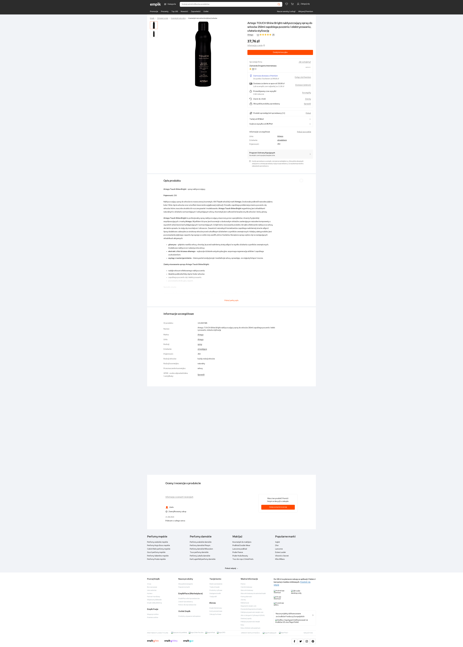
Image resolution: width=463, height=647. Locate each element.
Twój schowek (214, 587)
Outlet (205, 11)
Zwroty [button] (308, 99)
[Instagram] (306, 641)
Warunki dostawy (247, 590)
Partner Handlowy (153, 596)
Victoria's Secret (282, 556)
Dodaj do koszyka (280, 52)
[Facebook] (294, 641)
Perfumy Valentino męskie (158, 556)
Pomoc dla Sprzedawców (187, 605)
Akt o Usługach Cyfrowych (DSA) (253, 615)
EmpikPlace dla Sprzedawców (189, 598)
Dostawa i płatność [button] (303, 85)
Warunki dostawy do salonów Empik (253, 593)
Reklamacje (245, 603)
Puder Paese (237, 552)
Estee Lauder (280, 552)
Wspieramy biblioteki (154, 600)
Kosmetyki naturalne (178, 18)
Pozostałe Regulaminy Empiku (251, 609)
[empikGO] (188, 641)
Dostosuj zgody (246, 618)
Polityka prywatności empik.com (252, 612)
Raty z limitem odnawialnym (250, 628)
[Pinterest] (313, 641)
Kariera (149, 593)
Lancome (279, 549)
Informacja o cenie (255, 45)
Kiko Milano (280, 559)
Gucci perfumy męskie (156, 552)
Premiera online (152, 617)
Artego (250, 35)
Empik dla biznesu (215, 608)
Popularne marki (184, 587)
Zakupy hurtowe (215, 614)
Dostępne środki (215, 593)
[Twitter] (300, 641)
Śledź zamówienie (215, 584)
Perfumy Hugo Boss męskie (158, 545)
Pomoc (243, 584)
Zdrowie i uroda (162, 18)
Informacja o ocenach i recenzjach (179, 497)
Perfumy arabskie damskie (200, 542)
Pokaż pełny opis (231, 300)
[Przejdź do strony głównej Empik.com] (155, 4)
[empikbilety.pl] (171, 641)
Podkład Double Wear (241, 545)
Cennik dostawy (246, 587)
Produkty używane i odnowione (189, 616)
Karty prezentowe (215, 611)
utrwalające (282, 140)
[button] (203, 54)
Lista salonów (151, 590)
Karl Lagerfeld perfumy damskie (202, 559)
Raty (242, 625)
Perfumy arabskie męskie (157, 542)
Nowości (184, 11)
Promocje (154, 11)
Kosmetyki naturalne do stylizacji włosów (202, 18)
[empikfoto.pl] (153, 641)
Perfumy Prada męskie (156, 559)
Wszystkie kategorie (185, 584)
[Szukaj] (278, 4)
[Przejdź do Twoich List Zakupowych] (286, 4)
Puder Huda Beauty (240, 556)
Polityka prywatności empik (250, 622)
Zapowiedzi (196, 11)
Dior (277, 545)
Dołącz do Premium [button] (303, 77)
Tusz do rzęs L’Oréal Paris (242, 559)
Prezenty (164, 11)
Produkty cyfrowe (215, 590)
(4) (273, 35)
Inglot (277, 542)
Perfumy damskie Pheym (200, 545)
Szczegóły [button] (306, 93)
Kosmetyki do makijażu (241, 542)
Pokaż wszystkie (304, 132)
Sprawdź (307, 104)
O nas (149, 584)
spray (200, 344)
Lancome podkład (239, 549)
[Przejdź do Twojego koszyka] (293, 4)
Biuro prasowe (152, 587)
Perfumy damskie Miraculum (201, 549)
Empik (152, 18)
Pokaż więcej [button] (230, 568)
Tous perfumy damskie (199, 552)
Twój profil (213, 596)
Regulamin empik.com (248, 606)
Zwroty (243, 600)
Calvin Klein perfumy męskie (158, 549)
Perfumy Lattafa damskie (200, 556)
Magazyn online (152, 614)
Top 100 (174, 11)
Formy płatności (246, 596)
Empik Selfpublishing (154, 603)
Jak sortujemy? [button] (305, 62)
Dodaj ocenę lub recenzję (278, 507)
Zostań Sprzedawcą (185, 602)
